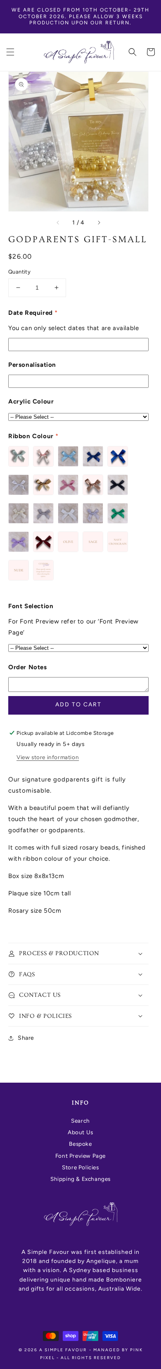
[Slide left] (58, 223)
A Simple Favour (63, 1349)
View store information (48, 757)
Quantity (19, 272)
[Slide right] (99, 223)
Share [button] (26, 1037)
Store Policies (80, 1167)
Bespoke (80, 1143)
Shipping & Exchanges (80, 1178)
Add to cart (78, 704)
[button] (10, 52)
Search (80, 1120)
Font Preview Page (80, 1155)
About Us (80, 1132)
